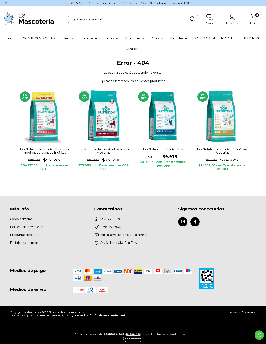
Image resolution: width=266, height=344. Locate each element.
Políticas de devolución (26, 227)
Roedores (133, 38)
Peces (110, 38)
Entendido (133, 338)
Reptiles (177, 38)
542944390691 (110, 219)
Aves (155, 38)
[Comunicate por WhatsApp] (259, 335)
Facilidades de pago (24, 243)
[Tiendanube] (243, 312)
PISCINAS (251, 38)
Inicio (11, 38)
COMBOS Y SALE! (38, 38)
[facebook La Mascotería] (12, 3)
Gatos (89, 38)
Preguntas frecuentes (26, 235)
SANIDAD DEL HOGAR (213, 38)
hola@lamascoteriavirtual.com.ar (123, 235)
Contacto (133, 49)
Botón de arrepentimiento (108, 315)
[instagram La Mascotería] (6, 3)
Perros (68, 38)
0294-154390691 (112, 227)
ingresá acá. (77, 315)
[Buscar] (193, 19)
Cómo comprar (21, 219)
